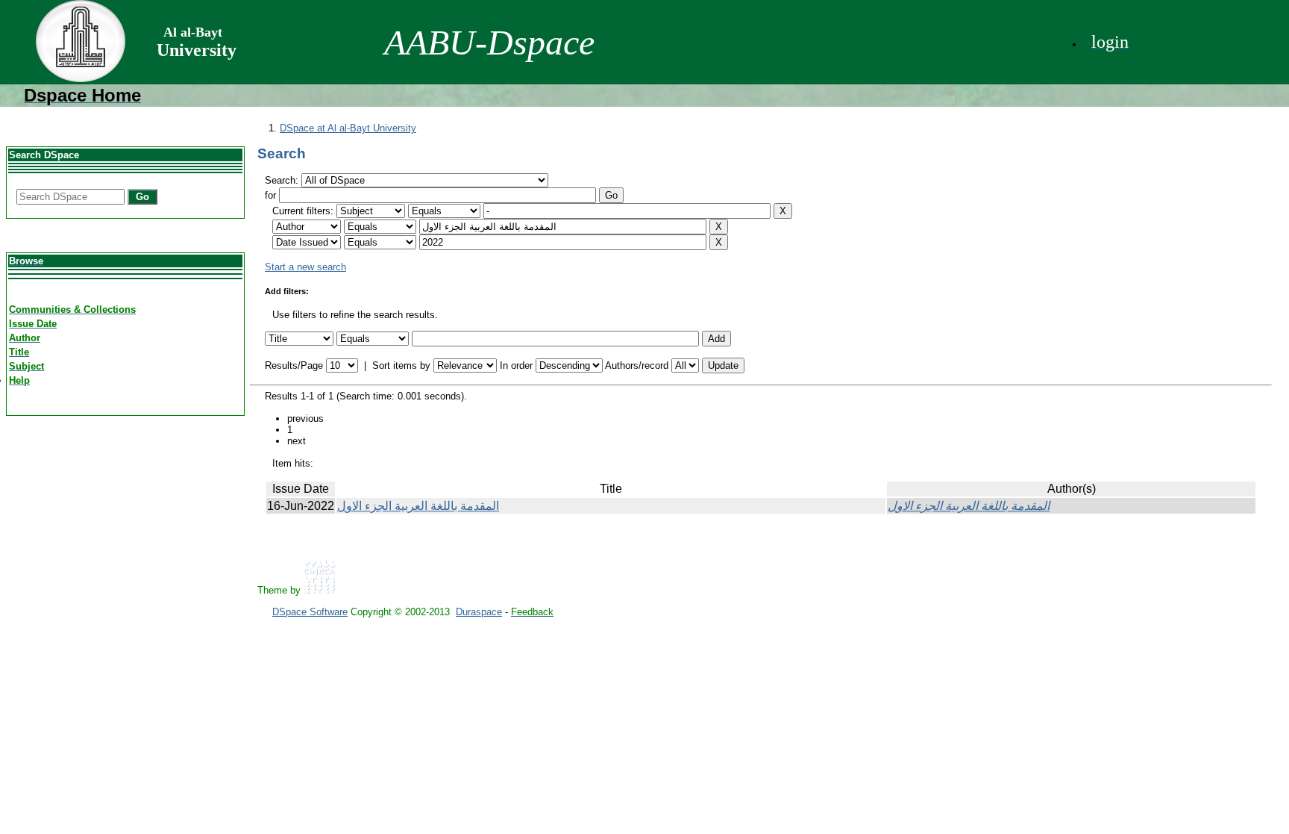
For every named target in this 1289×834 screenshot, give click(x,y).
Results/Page (294, 365)
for (270, 195)
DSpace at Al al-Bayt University (348, 128)
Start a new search (305, 267)
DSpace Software (310, 611)
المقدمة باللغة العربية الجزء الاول (418, 506)
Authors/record (636, 365)
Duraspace (479, 611)
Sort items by (401, 365)
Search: (283, 180)
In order (516, 365)
